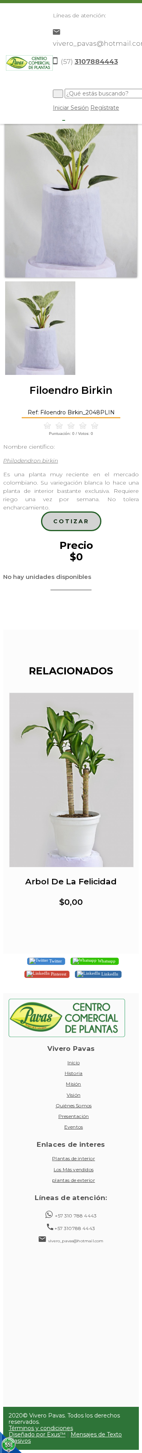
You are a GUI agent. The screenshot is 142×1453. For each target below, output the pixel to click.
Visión (73, 1095)
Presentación (73, 1116)
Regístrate (104, 107)
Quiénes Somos (74, 1105)
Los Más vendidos (73, 1169)
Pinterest (58, 973)
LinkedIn (109, 973)
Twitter (55, 960)
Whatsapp (106, 960)
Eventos (73, 1127)
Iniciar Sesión (71, 107)
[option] (71, 189)
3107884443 (96, 62)
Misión (73, 1084)
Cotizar (71, 521)
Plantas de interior (73, 1158)
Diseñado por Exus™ (37, 1434)
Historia (74, 1073)
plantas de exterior (73, 1180)
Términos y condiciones (41, 1428)
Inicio (73, 1062)
